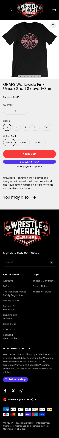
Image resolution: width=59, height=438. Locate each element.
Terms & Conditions (44, 280)
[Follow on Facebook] (5, 391)
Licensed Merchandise (10, 336)
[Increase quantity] (24, 111)
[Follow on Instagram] (21, 391)
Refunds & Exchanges (9, 308)
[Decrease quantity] (7, 111)
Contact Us (9, 329)
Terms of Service (42, 291)
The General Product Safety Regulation (14, 293)
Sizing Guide (9, 324)
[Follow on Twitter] (13, 391)
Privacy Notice (11, 300)
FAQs (6, 286)
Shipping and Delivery (10, 316)
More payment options (29, 166)
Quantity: (8, 104)
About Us (8, 280)
